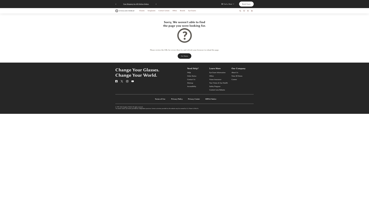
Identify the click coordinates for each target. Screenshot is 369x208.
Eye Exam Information (217, 72)
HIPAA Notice (210, 99)
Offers (211, 76)
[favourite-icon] (244, 11)
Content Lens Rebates (217, 90)
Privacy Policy (177, 99)
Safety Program (214, 86)
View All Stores (236, 76)
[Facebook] (116, 81)
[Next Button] (156, 3)
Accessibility (191, 86)
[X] (122, 81)
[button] (228, 4)
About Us (234, 72)
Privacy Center (194, 99)
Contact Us (191, 79)
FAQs (189, 72)
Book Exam (246, 4)
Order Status (191, 76)
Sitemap (190, 83)
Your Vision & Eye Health (218, 83)
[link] (125, 10)
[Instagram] (127, 81)
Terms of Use (160, 99)
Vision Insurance (215, 79)
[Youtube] (132, 81)
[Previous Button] (115, 3)
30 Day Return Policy (136, 4)
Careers (234, 79)
